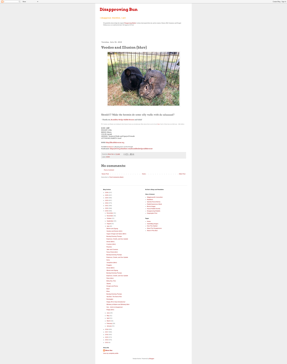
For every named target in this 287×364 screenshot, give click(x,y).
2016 (107, 334)
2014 (107, 340)
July (108, 226)
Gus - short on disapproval (115, 307)
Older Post (182, 174)
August (109, 223)
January (109, 326)
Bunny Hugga (151, 206)
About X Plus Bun (152, 230)
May (108, 315)
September (110, 221)
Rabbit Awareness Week (154, 204)
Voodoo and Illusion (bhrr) (114, 231)
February (110, 323)
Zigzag (109, 283)
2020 (107, 208)
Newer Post (105, 174)
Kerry (108, 260)
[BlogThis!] (127, 154)
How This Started (152, 226)
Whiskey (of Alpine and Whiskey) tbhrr (118, 304)
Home (144, 174)
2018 (107, 329)
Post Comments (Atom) (116, 177)
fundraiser (110, 147)
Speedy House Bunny (153, 202)
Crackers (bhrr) (111, 244)
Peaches (109, 247)
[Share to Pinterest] (133, 154)
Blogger (151, 358)
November (110, 216)
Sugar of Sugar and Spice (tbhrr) (116, 234)
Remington (110, 299)
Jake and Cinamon (112, 249)
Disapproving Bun (119, 9)
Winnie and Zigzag (112, 228)
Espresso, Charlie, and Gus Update (117, 239)
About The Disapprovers (154, 228)
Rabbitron (150, 199)
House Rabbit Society (153, 208)
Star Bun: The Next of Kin (114, 296)
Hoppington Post (152, 213)
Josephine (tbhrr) (112, 262)
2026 (107, 192)
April (108, 318)
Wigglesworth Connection (155, 197)
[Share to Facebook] (131, 154)
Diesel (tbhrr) (110, 241)
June (108, 313)
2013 (107, 342)
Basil (108, 289)
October (109, 218)
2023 (107, 200)
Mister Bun (108, 350)
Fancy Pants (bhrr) (112, 252)
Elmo (108, 291)
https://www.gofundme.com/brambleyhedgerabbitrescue (131, 149)
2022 (107, 203)
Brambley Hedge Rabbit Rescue (122, 120)
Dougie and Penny (112, 286)
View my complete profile (110, 353)
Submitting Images (152, 224)
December (110, 213)
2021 (107, 205)
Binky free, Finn (111, 281)
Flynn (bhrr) (110, 278)
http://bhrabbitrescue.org (115, 142)
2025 (107, 195)
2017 (107, 332)
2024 (107, 198)
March (109, 321)
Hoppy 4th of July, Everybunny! (116, 302)
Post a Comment (109, 170)
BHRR (108, 157)
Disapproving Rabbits (130, 23)
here (158, 124)
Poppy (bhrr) (110, 309)
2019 (107, 211)
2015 (107, 337)
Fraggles (109, 265)
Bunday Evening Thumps (114, 236)
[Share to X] (129, 154)
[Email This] (125, 154)
